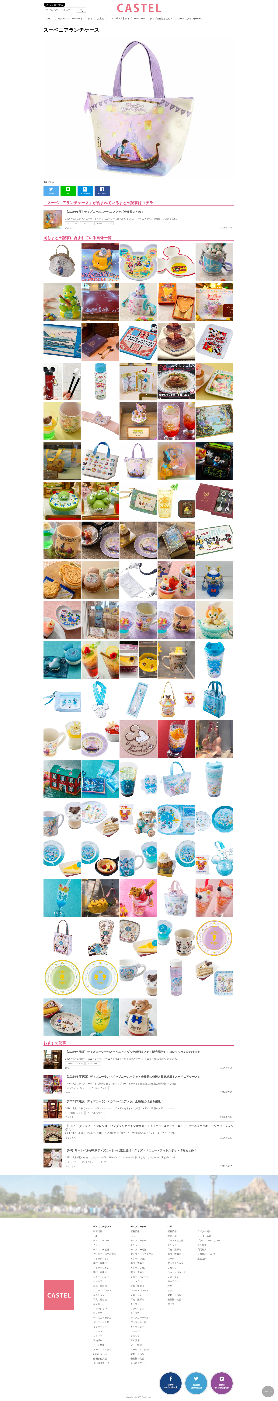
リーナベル (72, 1162)
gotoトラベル (100, 1354)
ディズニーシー (101, 1240)
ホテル (171, 1290)
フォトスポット (88, 1162)
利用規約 (202, 1249)
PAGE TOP (268, 1391)
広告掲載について (206, 1254)
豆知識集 (97, 1340)
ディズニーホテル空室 (104, 1254)
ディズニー (72, 223)
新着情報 (97, 1231)
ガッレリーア (93, 1063)
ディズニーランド (98, 1088)
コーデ (171, 1258)
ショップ (97, 1331)
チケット (97, 1245)
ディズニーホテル (102, 1317)
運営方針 (202, 1258)
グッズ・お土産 (101, 1322)
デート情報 (99, 1345)
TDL (95, 1236)
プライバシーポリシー (208, 1240)
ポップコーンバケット (76, 1088)
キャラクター (100, 1326)
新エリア (97, 1313)
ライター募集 (204, 1236)
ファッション (100, 1308)
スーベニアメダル (74, 1063)
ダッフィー (105, 1162)
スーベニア (86, 223)
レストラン (99, 1281)
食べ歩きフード (101, 1363)
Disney (50, 182)
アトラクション (101, 1258)
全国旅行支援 (100, 1358)
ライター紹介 (204, 1231)
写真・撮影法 (100, 1286)
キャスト (97, 1304)
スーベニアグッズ (104, 223)
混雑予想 (172, 1236)
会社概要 (202, 1245)
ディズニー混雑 (101, 1249)
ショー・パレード (102, 1277)
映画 (170, 1286)
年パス (171, 1304)
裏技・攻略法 (100, 1263)
